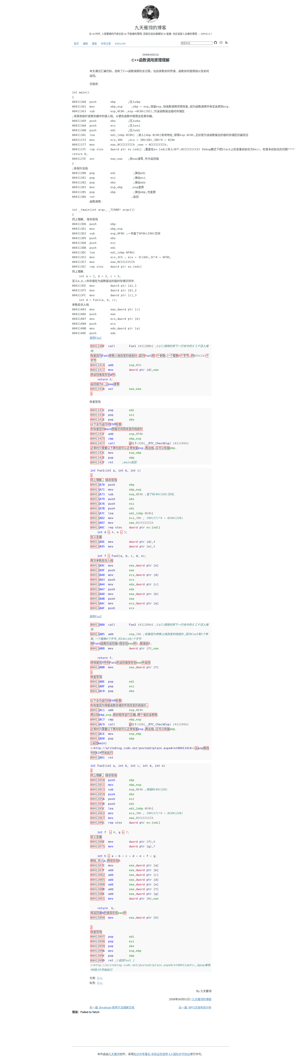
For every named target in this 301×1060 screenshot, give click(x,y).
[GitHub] (215, 42)
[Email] (221, 42)
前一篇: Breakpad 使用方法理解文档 (112, 1007)
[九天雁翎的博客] (150, 14)
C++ (100, 978)
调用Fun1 (96, 337)
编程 (85, 43)
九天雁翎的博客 (201, 999)
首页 (76, 43)
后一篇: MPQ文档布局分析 (195, 1007)
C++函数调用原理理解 (150, 60)
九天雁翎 (114, 1054)
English (120, 43)
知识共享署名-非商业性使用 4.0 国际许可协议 (162, 1054)
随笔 (94, 43)
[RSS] (226, 42)
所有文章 (106, 43)
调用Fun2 (96, 616)
